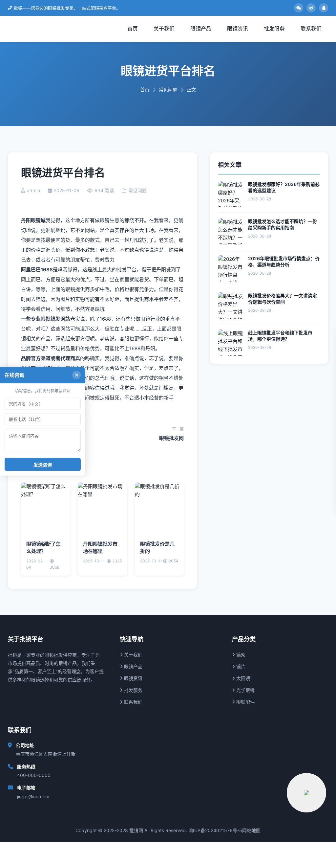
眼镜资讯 (237, 28)
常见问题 (168, 89)
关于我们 (164, 28)
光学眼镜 (245, 690)
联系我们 (311, 28)
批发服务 (274, 28)
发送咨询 (42, 464)
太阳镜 (242, 678)
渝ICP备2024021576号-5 (215, 830)
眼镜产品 (200, 28)
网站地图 (251, 830)
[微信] (298, 7)
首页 (132, 28)
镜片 (240, 666)
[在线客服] (306, 792)
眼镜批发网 (171, 438)
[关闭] (76, 375)
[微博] (311, 7)
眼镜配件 (245, 702)
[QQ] (323, 7)
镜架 (240, 654)
